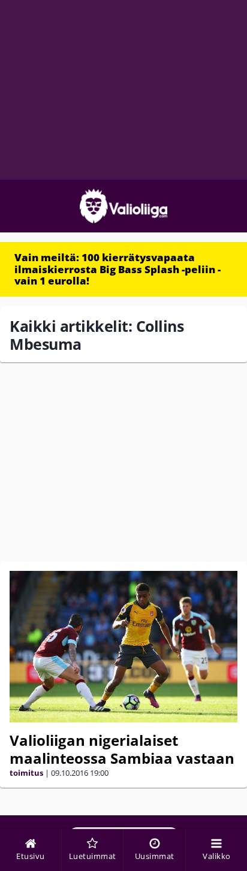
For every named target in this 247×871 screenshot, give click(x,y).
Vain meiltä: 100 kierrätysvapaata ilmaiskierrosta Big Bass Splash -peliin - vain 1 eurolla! (117, 269)
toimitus (26, 772)
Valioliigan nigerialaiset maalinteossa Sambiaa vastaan (122, 749)
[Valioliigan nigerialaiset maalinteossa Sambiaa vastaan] (123, 646)
